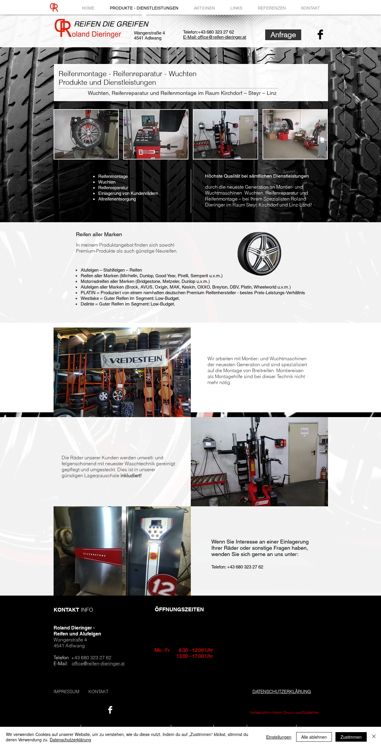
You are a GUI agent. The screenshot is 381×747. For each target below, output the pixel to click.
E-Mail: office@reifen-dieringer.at (214, 37)
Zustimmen (351, 737)
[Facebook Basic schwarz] (320, 34)
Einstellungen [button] (278, 737)
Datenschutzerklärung (70, 740)
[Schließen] (373, 737)
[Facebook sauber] (110, 710)
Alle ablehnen (314, 737)
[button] (86, 134)
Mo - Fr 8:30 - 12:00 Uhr (184, 650)
